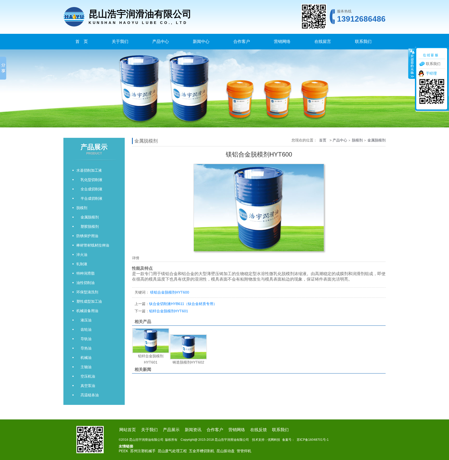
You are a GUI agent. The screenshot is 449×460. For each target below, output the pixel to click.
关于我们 (120, 41)
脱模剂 (81, 208)
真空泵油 (85, 386)
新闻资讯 (193, 429)
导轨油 (83, 339)
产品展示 (171, 429)
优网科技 (274, 440)
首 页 (81, 41)
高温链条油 (87, 395)
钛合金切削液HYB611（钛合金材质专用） (176, 304)
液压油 (83, 320)
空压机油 (85, 376)
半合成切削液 (89, 198)
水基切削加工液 (89, 170)
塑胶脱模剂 (87, 226)
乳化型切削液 (89, 180)
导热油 (83, 348)
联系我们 (363, 41)
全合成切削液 (89, 189)
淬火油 (81, 254)
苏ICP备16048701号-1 (313, 440)
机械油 (83, 357)
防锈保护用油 (87, 236)
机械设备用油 (87, 311)
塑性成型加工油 (89, 301)
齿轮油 (83, 329)
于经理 (431, 73)
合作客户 (241, 41)
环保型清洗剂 (87, 292)
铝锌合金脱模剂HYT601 (161, 311)
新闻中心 (201, 41)
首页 (322, 140)
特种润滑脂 (85, 273)
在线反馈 (258, 429)
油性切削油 (85, 283)
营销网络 (282, 41)
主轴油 (83, 367)
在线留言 (322, 41)
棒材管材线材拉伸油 (92, 245)
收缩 (411, 63)
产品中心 (160, 41)
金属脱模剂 (87, 217)
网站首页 (127, 429)
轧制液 (81, 264)
